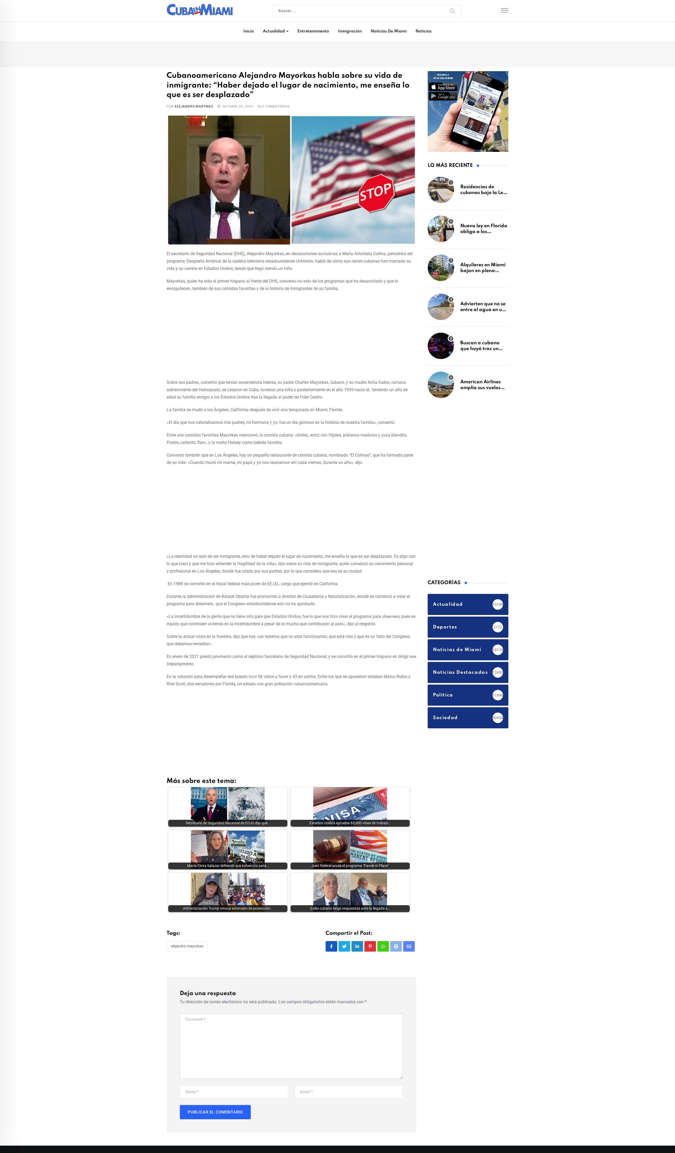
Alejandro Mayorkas (187, 946)
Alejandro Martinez (194, 106)
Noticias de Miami (389, 31)
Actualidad (274, 31)
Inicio (248, 31)
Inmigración (350, 31)
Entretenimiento (313, 31)
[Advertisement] (291, 334)
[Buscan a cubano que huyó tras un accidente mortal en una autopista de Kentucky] (441, 346)
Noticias (424, 31)
